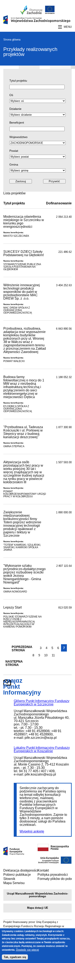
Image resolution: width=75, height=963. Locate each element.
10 (46, 655)
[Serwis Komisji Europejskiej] (54, 863)
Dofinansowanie (59, 203)
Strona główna (11, 39)
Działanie (15, 108)
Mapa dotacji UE (37, 907)
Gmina (13, 164)
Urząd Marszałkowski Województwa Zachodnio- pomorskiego (37, 895)
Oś (11, 95)
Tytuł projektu (18, 80)
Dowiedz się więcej (27, 949)
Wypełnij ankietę (32, 831)
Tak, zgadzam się (15, 957)
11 (53, 655)
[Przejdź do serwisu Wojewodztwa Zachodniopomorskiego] (31, 13)
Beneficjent (16, 122)
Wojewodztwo (18, 137)
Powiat (13, 150)
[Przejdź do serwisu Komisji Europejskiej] (49, 13)
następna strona (14, 663)
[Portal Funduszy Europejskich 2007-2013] (13, 854)
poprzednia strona (20, 648)
